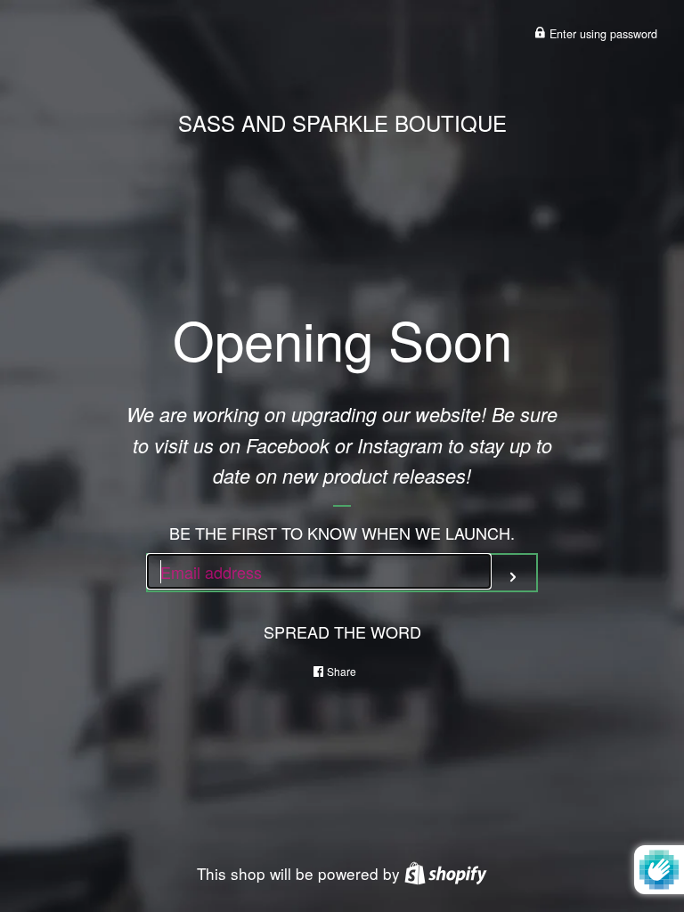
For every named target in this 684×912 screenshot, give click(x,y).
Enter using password (601, 34)
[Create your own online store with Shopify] (445, 873)
